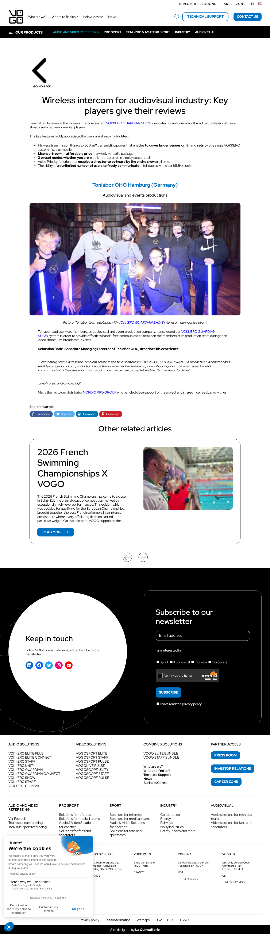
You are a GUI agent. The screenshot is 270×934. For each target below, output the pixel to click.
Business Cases (154, 783)
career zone (226, 781)
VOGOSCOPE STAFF (92, 773)
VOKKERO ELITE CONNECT (30, 757)
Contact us (247, 16)
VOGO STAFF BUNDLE (161, 757)
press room (225, 755)
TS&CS (185, 920)
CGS (170, 920)
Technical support (205, 16)
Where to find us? (156, 770)
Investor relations (197, 4)
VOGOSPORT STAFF (92, 757)
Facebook (42, 414)
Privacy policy (89, 920)
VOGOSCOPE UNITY (92, 769)
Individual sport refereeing (27, 827)
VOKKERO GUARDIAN (25, 769)
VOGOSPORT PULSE (92, 761)
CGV (158, 920)
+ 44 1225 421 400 (233, 882)
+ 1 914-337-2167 (188, 879)
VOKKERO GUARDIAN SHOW (128, 123)
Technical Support (157, 774)
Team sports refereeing (25, 822)
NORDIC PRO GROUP (99, 392)
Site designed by (135, 929)
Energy (165, 818)
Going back (42, 86)
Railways (166, 822)
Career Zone (233, 4)
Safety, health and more (177, 831)
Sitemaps (143, 920)
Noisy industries (172, 827)
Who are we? (153, 766)
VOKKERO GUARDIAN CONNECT (34, 773)
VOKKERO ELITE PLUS (25, 753)
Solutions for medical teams (79, 818)
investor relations (232, 768)
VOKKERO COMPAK (23, 786)
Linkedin (88, 414)
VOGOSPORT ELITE (91, 753)
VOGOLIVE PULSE (90, 765)
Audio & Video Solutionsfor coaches (76, 824)
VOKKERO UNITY (21, 765)
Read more (58, 533)
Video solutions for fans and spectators (231, 824)
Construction (170, 814)
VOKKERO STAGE (22, 781)
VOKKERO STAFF (21, 761)
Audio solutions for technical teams (231, 816)
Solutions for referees (75, 814)
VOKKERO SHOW (21, 777)
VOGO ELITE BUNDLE (160, 753)
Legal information (117, 920)
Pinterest (112, 414)
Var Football (17, 818)
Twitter (66, 414)
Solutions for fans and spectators (75, 833)
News (147, 779)
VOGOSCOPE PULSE (92, 777)
